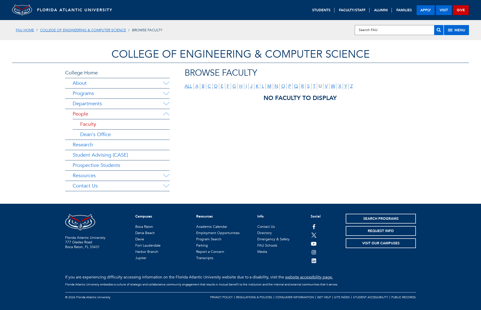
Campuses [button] (143, 216)
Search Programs (381, 218)
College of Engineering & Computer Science (83, 30)
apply (425, 10)
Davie (139, 239)
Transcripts (204, 258)
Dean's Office (95, 134)
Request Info (381, 231)
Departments (87, 103)
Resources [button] (204, 216)
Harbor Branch (146, 251)
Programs (83, 93)
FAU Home (25, 30)
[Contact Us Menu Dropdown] (166, 186)
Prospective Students (96, 165)
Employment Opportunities (217, 233)
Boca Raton (144, 226)
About (80, 83)
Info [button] (260, 216)
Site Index (342, 297)
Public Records (403, 297)
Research (83, 144)
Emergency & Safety (273, 239)
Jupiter (141, 258)
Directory (264, 233)
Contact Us (85, 185)
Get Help (324, 297)
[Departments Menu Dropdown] (166, 104)
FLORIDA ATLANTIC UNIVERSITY (74, 10)
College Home (81, 72)
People (80, 114)
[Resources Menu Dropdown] (166, 176)
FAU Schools (267, 245)
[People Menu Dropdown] (166, 114)
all (188, 86)
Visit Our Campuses (381, 243)
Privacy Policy (221, 297)
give (461, 10)
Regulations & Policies (254, 297)
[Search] (438, 30)
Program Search (208, 239)
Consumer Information (295, 297)
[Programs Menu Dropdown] (166, 93)
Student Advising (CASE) (100, 155)
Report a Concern (210, 251)
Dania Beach (145, 233)
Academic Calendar (211, 226)
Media (262, 251)
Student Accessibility (370, 297)
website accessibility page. (309, 277)
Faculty (88, 124)
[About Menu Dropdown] (166, 83)
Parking (202, 245)
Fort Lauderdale (148, 245)
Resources (84, 175)
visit (444, 10)
